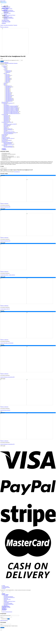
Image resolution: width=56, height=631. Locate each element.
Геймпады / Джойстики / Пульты (9, 15)
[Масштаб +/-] (1, 629)
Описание (4, 148)
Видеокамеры (4, 134)
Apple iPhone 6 (6, 117)
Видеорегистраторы (7, 143)
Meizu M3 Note (8, 79)
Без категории (4, 102)
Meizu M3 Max (8, 78)
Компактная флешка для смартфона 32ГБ (7, 444)
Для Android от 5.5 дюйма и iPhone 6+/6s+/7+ (11, 111)
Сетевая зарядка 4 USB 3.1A (5, 308)
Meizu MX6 (7, 80)
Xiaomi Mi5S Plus (8, 92)
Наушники (15, 25)
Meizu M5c (7, 76)
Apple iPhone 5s (6, 118)
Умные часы (6, 12)
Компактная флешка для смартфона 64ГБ (7, 377)
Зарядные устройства (7, 128)
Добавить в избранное (4, 27)
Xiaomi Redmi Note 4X (9, 99)
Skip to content (2, 0)
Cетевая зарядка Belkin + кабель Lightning (7, 274)
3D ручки (5, 14)
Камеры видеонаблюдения (8, 144)
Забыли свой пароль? (4, 620)
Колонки (5, 123)
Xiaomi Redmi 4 (8, 94)
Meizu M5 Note (8, 75)
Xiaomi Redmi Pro (8, 101)
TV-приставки (6, 16)
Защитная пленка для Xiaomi (5, 410)
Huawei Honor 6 (8, 70)
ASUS (5, 66)
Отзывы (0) (4, 149)
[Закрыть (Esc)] (0, 629)
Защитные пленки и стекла (8, 131)
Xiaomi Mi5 (7, 88)
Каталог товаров (5, 8)
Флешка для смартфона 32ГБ (5, 240)
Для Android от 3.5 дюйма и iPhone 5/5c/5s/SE (11, 113)
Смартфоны (6, 9)
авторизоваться (17, 171)
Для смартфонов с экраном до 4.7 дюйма (11, 110)
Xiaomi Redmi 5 (8, 85)
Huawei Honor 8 (8, 71)
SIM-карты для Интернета (8, 146)
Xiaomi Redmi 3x (8, 93)
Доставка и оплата (5, 20)
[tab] (29, 148)
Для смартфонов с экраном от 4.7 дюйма (11, 109)
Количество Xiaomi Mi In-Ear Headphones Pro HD (9, 60)
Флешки (5, 126)
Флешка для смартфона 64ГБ (5, 206)
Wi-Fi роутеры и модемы (8, 17)
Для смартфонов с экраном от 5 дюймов (11, 108)
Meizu (5, 73)
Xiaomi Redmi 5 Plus (9, 86)
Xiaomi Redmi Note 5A (9, 100)
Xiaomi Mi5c (7, 89)
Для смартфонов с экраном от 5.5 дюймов (11, 107)
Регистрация (2, 627)
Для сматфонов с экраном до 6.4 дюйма (11, 105)
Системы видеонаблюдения (7, 142)
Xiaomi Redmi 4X (8, 97)
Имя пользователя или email (5, 615)
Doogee (5, 67)
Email (1, 624)
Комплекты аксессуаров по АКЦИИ (10, 124)
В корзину (2, 61)
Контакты (4, 23)
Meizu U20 (7, 82)
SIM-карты (6, 18)
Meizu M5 (7, 74)
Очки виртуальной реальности (9, 11)
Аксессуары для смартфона (8, 10)
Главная (3, 6)
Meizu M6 (7, 77)
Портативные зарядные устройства (10, 132)
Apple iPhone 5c (6, 119)
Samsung (5, 83)
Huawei (5, 69)
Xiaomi (5, 84)
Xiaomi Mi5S (8, 91)
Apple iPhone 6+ (6, 116)
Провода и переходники (8, 129)
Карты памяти (6, 125)
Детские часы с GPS (7, 13)
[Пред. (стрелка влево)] (0, 630)
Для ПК (5, 104)
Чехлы (5, 130)
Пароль (2, 617)
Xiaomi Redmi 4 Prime (9, 95)
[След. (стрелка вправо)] (1, 630)
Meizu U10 (7, 81)
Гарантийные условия (6, 21)
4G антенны (4, 141)
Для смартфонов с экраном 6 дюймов (10, 106)
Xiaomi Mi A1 (8, 87)
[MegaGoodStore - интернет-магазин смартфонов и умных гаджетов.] (3, 2)
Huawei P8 (7, 72)
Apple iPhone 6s (6, 115)
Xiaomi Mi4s (8, 90)
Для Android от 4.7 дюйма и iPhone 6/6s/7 (11, 112)
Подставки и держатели (8, 133)
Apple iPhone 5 (6, 120)
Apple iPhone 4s (6, 121)
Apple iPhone (4, 114)
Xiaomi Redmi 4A (8, 96)
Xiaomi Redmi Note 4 (9, 98)
